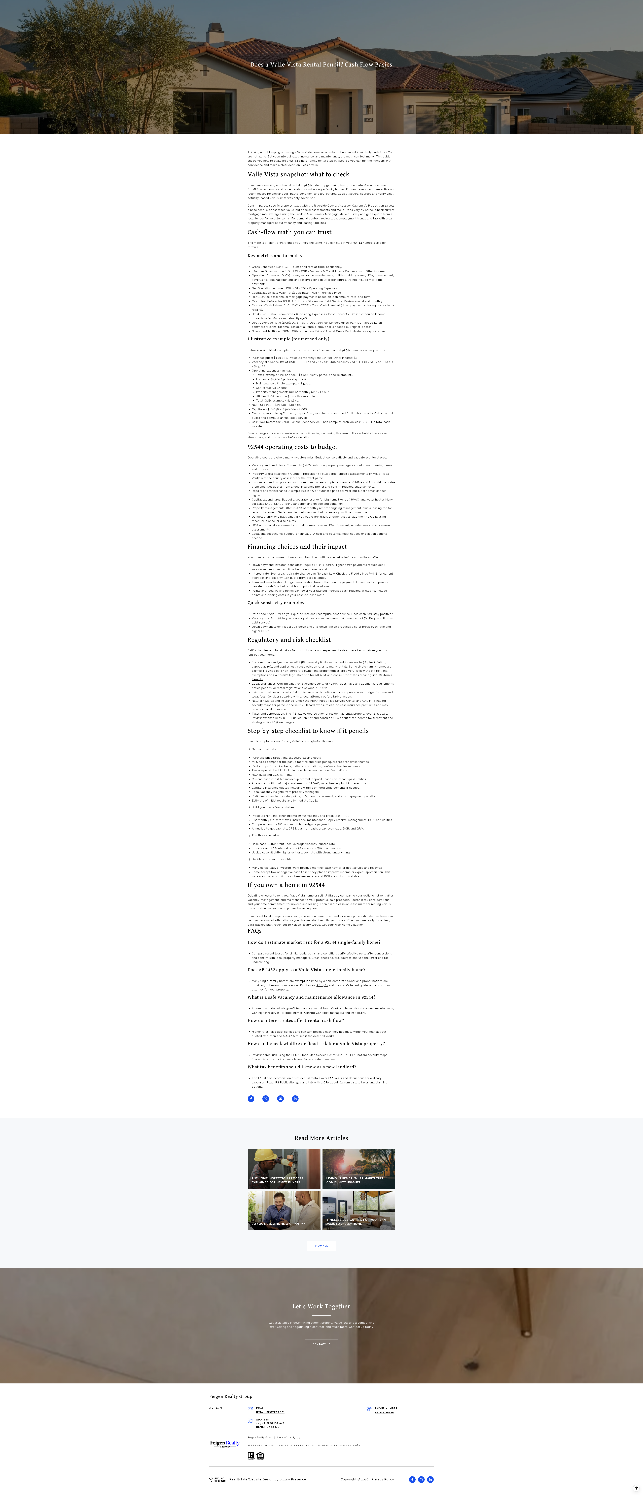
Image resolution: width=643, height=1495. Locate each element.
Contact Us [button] (321, 1344)
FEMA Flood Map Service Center (332, 700)
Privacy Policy (383, 1479)
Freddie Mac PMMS (364, 573)
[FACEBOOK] (412, 1479)
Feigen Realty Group (306, 924)
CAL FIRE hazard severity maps (365, 1055)
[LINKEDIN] (430, 1479)
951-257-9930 (384, 1412)
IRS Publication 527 (299, 718)
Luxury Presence (292, 1479)
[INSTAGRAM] (421, 1479)
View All (321, 1246)
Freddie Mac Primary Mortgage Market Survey (327, 214)
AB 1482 (321, 675)
